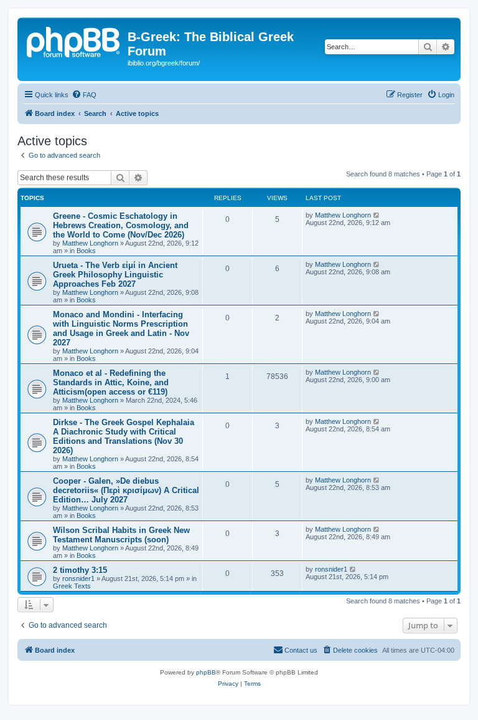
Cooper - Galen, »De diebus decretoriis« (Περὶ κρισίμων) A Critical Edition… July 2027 (126, 490)
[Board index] (74, 40)
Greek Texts (72, 586)
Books (86, 250)
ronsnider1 (78, 578)
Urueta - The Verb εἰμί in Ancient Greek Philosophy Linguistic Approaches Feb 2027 (115, 275)
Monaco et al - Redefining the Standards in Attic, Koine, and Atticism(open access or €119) (111, 382)
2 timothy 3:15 (80, 570)
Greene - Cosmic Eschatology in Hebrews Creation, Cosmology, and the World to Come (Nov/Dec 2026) (121, 225)
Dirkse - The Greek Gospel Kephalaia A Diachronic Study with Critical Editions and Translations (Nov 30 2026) (123, 436)
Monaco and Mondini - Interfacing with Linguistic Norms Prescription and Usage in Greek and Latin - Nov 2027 (121, 328)
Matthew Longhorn (90, 243)
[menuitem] (84, 94)
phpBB (206, 672)
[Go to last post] (377, 215)
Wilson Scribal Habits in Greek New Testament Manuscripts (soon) (121, 535)
